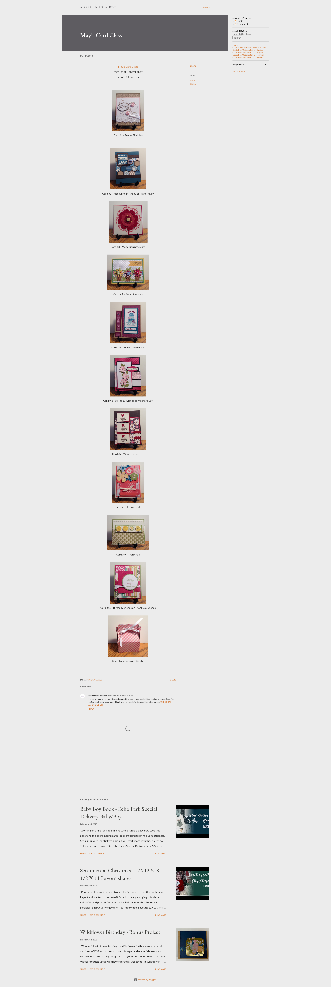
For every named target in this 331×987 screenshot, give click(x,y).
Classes (193, 84)
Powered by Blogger (146, 979)
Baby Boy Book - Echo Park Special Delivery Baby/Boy (118, 812)
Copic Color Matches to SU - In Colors (249, 47)
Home (235, 45)
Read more (160, 853)
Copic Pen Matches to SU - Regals (247, 57)
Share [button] (193, 66)
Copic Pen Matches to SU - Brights (247, 52)
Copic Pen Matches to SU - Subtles (247, 50)
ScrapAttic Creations (98, 7)
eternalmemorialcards (97, 695)
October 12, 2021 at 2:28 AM (121, 695)
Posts (239, 20)
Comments (242, 23)
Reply (91, 709)
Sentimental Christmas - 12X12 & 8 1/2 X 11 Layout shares (119, 874)
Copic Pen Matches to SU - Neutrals (248, 55)
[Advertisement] (124, 766)
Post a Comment (97, 853)
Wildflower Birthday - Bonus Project (120, 932)
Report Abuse (238, 71)
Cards (192, 80)
